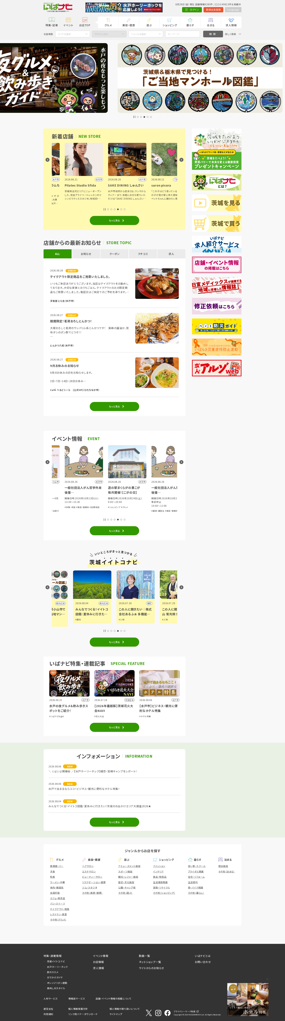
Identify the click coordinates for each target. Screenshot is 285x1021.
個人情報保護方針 (78, 1008)
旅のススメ (52, 972)
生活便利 (193, 882)
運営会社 (48, 1008)
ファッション (159, 866)
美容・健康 (128, 25)
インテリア (158, 871)
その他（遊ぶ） (125, 892)
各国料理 (55, 892)
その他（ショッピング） (164, 892)
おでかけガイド (55, 977)
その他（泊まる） (226, 871)
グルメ (108, 25)
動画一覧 (144, 956)
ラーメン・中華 (57, 882)
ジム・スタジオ (89, 887)
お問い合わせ (203, 962)
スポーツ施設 (125, 871)
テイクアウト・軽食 (59, 909)
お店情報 (98, 962)
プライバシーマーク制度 (184, 1011)
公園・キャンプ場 (126, 887)
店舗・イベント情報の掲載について (114, 998)
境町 (97, 603)
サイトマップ (116, 1014)
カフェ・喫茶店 (57, 898)
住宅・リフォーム (196, 876)
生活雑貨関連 (160, 882)
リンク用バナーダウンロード (82, 1014)
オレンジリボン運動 (57, 982)
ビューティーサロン (92, 876)
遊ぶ (149, 25)
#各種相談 (129, 510)
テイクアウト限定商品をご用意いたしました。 (80, 276)
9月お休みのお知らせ (64, 365)
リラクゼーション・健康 (94, 882)
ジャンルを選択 (138, 34)
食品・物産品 (160, 876)
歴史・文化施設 (126, 882)
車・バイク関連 (195, 887)
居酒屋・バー (56, 866)
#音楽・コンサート (148, 502)
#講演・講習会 (103, 510)
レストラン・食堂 (58, 914)
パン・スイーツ (57, 903)
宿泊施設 (223, 866)
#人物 (70, 619)
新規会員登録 (213, 9)
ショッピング (169, 25)
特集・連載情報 (53, 956)
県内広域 (52, 603)
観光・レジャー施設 (128, 876)
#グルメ (69, 507)
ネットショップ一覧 (150, 962)
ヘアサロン (88, 866)
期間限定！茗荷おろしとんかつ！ (71, 321)
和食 (52, 876)
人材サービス (51, 998)
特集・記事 (52, 25)
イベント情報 (100, 956)
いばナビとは (203, 956)
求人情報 (231, 25)
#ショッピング (59, 507)
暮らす (190, 25)
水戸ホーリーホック (57, 966)
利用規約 (48, 1014)
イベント (68, 25)
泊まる (211, 25)
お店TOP (84, 25)
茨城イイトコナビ (56, 961)
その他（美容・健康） (92, 892)
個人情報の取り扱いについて (125, 1008)
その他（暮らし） (196, 892)
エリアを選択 (64, 34)
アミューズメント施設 (129, 866)
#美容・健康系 (116, 510)
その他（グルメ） (58, 919)
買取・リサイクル (161, 887)
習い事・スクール (197, 866)
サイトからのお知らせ (151, 968)
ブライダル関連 (196, 871)
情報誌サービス (76, 998)
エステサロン (89, 871)
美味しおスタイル (56, 988)
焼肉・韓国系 (57, 887)
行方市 (140, 603)
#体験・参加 (162, 502)
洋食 (52, 871)
